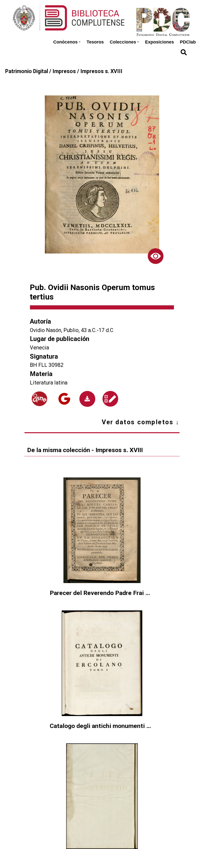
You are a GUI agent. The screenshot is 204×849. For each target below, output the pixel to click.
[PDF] (87, 399)
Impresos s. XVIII (101, 71)
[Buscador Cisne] (40, 398)
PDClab (188, 42)
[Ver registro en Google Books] (64, 399)
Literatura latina (48, 383)
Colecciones (123, 42)
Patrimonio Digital (26, 71)
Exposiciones (159, 42)
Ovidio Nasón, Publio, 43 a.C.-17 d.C (71, 330)
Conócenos (65, 42)
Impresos (64, 71)
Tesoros (95, 42)
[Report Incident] (110, 399)
